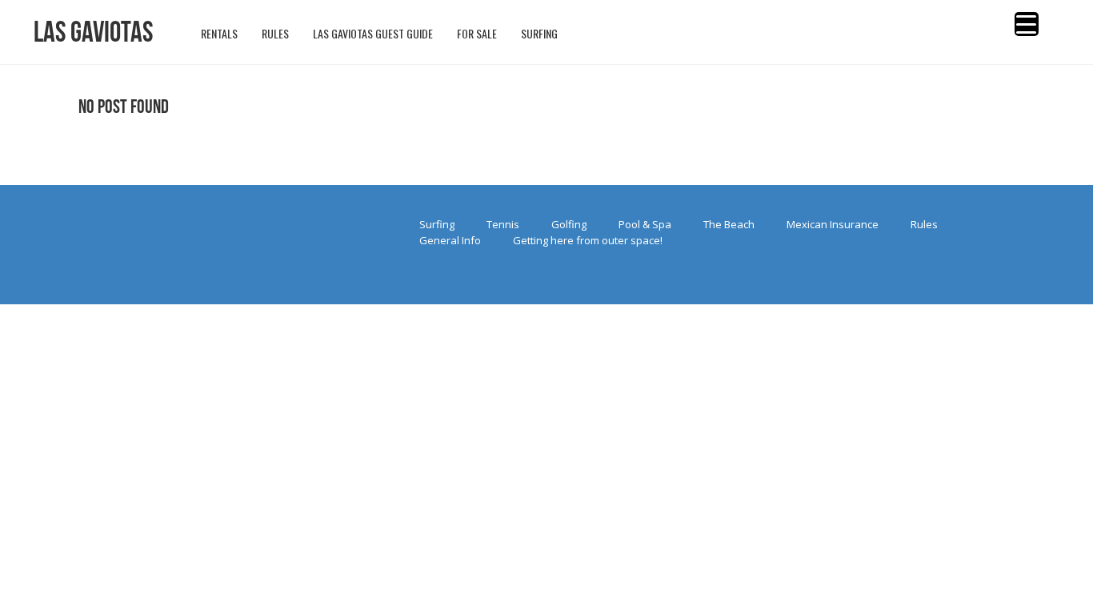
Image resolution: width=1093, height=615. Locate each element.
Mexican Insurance (833, 224)
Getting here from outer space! (588, 240)
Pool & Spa (645, 224)
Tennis (502, 224)
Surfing (436, 224)
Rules (924, 224)
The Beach (729, 224)
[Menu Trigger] (1027, 24)
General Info (450, 240)
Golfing (569, 224)
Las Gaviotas (93, 31)
